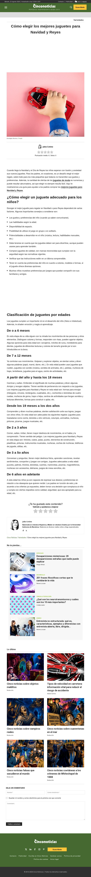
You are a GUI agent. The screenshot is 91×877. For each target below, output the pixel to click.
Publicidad (69, 2)
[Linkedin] (30, 849)
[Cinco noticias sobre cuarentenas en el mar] (65, 712)
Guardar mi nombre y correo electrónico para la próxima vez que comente (35, 798)
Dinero (39, 618)
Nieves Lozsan (41, 583)
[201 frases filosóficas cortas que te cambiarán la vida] (22, 583)
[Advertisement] (45, 53)
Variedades (79, 20)
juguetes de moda (61, 180)
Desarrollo (41, 575)
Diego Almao (41, 564)
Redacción (10, 690)
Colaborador (41, 605)
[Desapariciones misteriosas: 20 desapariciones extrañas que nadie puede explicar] (22, 562)
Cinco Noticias (12, 537)
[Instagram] (39, 849)
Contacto (61, 2)
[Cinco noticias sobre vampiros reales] (25, 712)
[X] (43, 163)
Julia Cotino (48, 147)
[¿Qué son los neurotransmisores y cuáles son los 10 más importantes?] (22, 605)
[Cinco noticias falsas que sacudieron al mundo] (25, 753)
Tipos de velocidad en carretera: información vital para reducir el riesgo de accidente (64, 687)
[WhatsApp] (53, 163)
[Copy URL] (58, 163)
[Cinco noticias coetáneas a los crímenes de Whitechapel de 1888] (65, 753)
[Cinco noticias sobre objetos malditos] (25, 667)
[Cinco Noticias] (45, 841)
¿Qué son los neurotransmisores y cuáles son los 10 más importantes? (58, 600)
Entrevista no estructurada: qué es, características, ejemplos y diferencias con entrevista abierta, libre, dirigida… (58, 624)
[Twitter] (26, 849)
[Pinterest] (43, 849)
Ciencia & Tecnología (44, 596)
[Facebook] (48, 163)
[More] (63, 163)
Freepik (20, 138)
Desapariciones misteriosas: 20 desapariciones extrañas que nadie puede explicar (58, 559)
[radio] (35, 511)
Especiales (40, 553)
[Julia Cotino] (40, 147)
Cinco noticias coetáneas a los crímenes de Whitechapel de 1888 (64, 773)
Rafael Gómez (51, 694)
